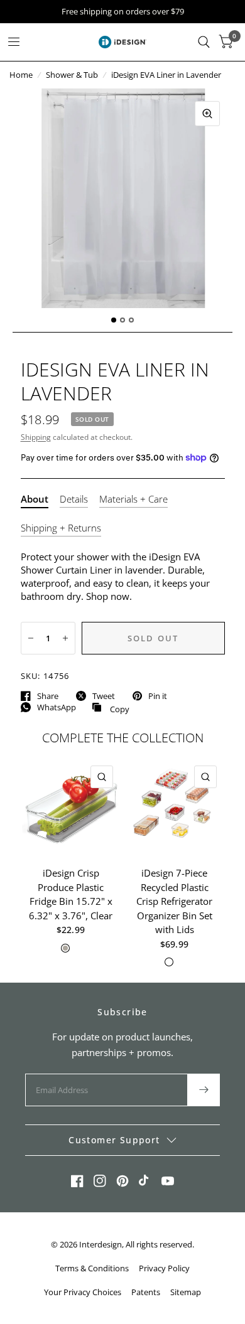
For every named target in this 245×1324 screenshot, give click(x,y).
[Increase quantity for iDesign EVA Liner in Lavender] (65, 638)
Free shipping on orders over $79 (123, 12)
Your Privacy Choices (82, 1292)
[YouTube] (167, 1181)
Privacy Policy (164, 1268)
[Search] (203, 42)
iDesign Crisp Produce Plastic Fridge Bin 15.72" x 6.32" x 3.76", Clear (70, 894)
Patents (145, 1292)
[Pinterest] (122, 1181)
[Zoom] (207, 113)
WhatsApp (56, 707)
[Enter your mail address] (203, 1090)
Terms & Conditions (92, 1268)
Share (47, 696)
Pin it (157, 696)
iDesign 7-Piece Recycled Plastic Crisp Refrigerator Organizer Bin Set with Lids (174, 901)
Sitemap (185, 1292)
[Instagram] (100, 1181)
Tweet (103, 696)
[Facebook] (77, 1181)
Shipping (36, 437)
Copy (110, 707)
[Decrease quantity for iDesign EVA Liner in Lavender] (30, 638)
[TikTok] (145, 1181)
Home (21, 74)
